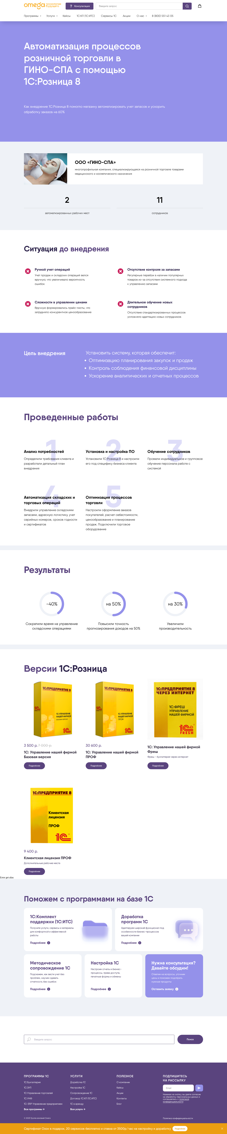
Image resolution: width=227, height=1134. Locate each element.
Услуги (51, 15)
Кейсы (67, 15)
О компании (123, 1082)
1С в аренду (77, 1103)
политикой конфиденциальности (176, 1100)
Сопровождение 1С (81, 1093)
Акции (126, 15)
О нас (141, 15)
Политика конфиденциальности (178, 1118)
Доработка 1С (78, 1082)
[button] (79, 6)
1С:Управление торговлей (38, 1093)
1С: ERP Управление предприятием (43, 1103)
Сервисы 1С (109, 15)
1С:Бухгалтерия (32, 1082)
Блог (119, 1103)
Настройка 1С (77, 1087)
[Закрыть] (222, 1128)
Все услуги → (77, 1109)
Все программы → (34, 1109)
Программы (31, 15)
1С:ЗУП (27, 1087)
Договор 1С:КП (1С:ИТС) (83, 1098)
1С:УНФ (28, 1098)
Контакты (122, 1098)
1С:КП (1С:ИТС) (86, 15)
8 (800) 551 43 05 (162, 15)
